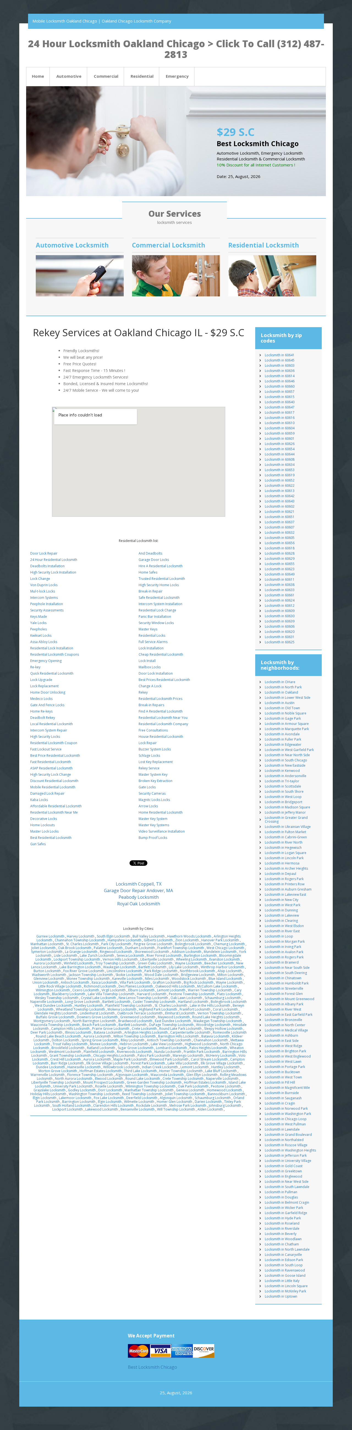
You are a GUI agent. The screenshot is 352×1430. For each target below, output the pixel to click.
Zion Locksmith (187, 940)
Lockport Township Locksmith (77, 959)
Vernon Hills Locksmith (120, 959)
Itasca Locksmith (104, 982)
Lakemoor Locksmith (75, 1097)
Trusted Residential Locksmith (162, 578)
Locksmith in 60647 (280, 407)
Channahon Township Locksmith (80, 940)
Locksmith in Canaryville (283, 1254)
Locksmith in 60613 (280, 490)
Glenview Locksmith (49, 978)
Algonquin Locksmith (132, 1074)
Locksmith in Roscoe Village (286, 1145)
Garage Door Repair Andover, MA (138, 891)
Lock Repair (148, 743)
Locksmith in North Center (285, 1025)
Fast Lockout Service (46, 749)
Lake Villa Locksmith (182, 1063)
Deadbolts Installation (47, 566)
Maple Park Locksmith (130, 1059)
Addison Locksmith (186, 951)
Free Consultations (153, 730)
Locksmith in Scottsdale (283, 786)
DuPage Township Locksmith (171, 1024)
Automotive (68, 76)
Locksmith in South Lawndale (287, 1186)
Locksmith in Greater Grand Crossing (286, 819)
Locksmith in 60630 (280, 616)
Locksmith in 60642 (280, 496)
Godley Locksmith (82, 1090)
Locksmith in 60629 (280, 558)
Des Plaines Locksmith (136, 986)
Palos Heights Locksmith (208, 1047)
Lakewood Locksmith (101, 1109)
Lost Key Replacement (156, 761)
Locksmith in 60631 (280, 637)
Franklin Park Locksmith (202, 1051)
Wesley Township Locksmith (56, 997)
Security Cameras (152, 793)
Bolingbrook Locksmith (193, 944)
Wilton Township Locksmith (134, 1036)
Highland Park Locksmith (158, 1009)
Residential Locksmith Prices (160, 698)
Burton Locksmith (47, 971)
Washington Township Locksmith (94, 1094)
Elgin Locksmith (44, 1097)
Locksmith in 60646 (280, 381)
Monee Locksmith (103, 1044)
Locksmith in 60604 (280, 428)
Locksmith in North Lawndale (287, 1249)
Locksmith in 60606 (280, 626)
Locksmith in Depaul (280, 873)
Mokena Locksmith (122, 1009)
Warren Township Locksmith (210, 990)
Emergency (177, 76)
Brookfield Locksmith (67, 1047)
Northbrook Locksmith (197, 971)
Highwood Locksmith (201, 1044)
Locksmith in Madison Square (287, 807)
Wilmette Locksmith (139, 1101)
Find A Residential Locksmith (161, 711)
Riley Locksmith (132, 1040)
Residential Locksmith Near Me (54, 812)
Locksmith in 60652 (280, 480)
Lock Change (40, 578)
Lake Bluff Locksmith (221, 1071)
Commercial (106, 76)
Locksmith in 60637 (280, 522)
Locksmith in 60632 (280, 532)
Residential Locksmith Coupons (54, 654)
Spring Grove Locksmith (99, 1040)
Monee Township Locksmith (88, 978)
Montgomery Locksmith (52, 1021)
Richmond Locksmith (100, 986)
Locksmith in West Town (283, 1077)
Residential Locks (152, 635)
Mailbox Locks (150, 667)
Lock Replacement (44, 686)
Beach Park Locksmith (99, 1024)
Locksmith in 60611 (280, 579)
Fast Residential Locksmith (50, 761)
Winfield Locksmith (78, 963)
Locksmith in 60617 (280, 412)
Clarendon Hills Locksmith (113, 1105)
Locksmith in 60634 (280, 464)
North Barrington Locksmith (94, 1021)
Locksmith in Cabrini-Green (286, 837)
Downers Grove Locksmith (97, 1017)
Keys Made (38, 616)
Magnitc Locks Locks (154, 799)
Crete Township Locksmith (183, 1078)
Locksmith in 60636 (280, 370)
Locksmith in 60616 (280, 417)
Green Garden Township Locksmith (154, 1082)
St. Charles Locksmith (82, 944)
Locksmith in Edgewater (283, 744)
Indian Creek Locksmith (160, 1067)
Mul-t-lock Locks (42, 591)
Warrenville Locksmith (48, 1074)
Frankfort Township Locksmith (180, 947)
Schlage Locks (149, 755)
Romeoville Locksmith (230, 1032)
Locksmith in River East (282, 931)
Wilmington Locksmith (53, 990)
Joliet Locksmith (43, 947)
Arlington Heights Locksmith (146, 1032)
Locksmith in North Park (283, 687)
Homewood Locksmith (224, 1090)
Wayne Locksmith (188, 963)
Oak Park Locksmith (193, 1086)
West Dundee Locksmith (53, 1005)
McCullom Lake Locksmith (217, 986)
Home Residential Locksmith (161, 812)
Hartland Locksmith (193, 1001)
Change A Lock (150, 686)
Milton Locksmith (230, 974)
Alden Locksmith (210, 1109)
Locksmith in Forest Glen (284, 993)
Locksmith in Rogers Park (284, 879)
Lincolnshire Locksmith (124, 971)
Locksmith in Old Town (282, 708)
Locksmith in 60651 (280, 516)
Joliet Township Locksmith (185, 1094)
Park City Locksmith (116, 944)
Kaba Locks (39, 799)
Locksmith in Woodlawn (283, 1239)
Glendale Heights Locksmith (55, 1013)
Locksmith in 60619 (280, 475)
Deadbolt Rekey (42, 717)
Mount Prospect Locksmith (103, 1082)
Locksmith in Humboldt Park (287, 983)
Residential (142, 76)
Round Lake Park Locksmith (180, 1028)
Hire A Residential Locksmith (161, 566)
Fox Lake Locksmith (109, 1097)
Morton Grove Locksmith (57, 1071)
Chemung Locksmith (229, 944)
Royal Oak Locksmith (138, 904)
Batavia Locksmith (108, 1032)
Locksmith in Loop (279, 936)
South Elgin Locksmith (113, 936)
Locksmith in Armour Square (287, 723)
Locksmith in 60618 (280, 548)
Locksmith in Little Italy (282, 1280)
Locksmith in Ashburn (281, 1035)
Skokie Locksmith (129, 974)
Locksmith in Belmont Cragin (287, 1202)
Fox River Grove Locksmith (83, 971)
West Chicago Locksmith (225, 947)
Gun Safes (38, 844)
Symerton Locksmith (46, 951)
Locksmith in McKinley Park (285, 1291)
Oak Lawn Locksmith (186, 997)
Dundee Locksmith (50, 1067)
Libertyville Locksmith (157, 959)
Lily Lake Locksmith (183, 967)
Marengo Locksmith (188, 1055)
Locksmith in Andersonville (285, 776)
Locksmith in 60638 (280, 584)
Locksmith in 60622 (280, 485)
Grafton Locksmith (167, 982)
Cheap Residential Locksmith (161, 654)
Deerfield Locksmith (141, 1097)
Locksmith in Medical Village (286, 1030)
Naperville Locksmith (46, 1001)
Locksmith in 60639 (280, 621)
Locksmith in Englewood (283, 1176)
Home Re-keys (41, 711)
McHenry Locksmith (221, 1055)
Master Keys (148, 629)
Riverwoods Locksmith (134, 1051)
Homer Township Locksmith (181, 1071)
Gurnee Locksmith (50, 936)
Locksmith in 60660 (280, 386)
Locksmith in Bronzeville (283, 1019)
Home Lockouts (42, 825)
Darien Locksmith (208, 1101)
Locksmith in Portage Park (285, 1066)
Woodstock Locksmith (189, 978)
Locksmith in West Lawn (283, 1061)
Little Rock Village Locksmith (59, 986)
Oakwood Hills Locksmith (175, 986)
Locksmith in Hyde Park (283, 1218)
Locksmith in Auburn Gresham (288, 889)
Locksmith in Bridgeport (283, 802)
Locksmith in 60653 (280, 470)
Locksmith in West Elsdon (284, 925)
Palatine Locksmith (108, 947)
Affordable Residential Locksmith (56, 806)
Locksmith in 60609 (280, 610)
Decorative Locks (43, 818)
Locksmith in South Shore (284, 791)
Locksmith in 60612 (280, 605)
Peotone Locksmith (226, 1086)
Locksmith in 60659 (280, 433)
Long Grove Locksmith (82, 1001)
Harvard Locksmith (151, 994)
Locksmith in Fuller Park (283, 739)
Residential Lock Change (157, 610)
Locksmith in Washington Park (288, 1113)
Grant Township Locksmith (70, 1055)
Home (38, 76)
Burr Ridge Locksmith (67, 1063)
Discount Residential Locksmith (54, 780)
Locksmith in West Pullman (285, 1124)
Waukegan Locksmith (119, 967)
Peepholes (38, 629)
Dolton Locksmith (65, 1040)
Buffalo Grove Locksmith (55, 1017)
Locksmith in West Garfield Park (289, 749)
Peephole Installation (46, 604)
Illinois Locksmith (78, 1032)
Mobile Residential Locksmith (52, 787)
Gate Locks (147, 787)
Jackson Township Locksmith (91, 974)
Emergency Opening (46, 660)
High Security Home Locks (159, 585)
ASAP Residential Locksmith (51, 768)
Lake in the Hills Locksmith (210, 1005)
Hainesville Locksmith (84, 1067)
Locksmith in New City (281, 899)
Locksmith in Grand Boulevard (288, 1134)
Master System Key (153, 774)
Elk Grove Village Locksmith (107, 1063)
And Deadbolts (150, 553)
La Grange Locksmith (81, 951)
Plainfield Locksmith (99, 1051)
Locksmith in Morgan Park (285, 941)
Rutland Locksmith (101, 1047)
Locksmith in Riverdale (282, 1228)
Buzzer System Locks (155, 749)
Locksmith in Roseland (282, 1223)
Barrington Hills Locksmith (178, 1036)
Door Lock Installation (156, 673)
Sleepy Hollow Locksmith (223, 1028)
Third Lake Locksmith (140, 1071)
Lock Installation (151, 648)
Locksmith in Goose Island (285, 1275)
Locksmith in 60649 (280, 574)
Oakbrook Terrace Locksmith (140, 1013)
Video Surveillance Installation (162, 831)
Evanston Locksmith (224, 959)
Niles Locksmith (157, 978)
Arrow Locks (148, 806)
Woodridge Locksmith (213, 1024)
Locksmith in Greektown (283, 1171)
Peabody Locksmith (139, 897)
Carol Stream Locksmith (209, 1059)
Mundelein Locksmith (220, 951)
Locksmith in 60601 (280, 438)
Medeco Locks (41, 698)
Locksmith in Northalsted (284, 1139)
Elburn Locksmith (141, 990)
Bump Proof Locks (153, 837)
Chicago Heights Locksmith (114, 1055)
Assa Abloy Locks (43, 641)
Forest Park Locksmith (148, 1063)
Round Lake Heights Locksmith (216, 1017)
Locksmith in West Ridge (283, 1046)
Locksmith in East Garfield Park (288, 1014)
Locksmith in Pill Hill (280, 1082)
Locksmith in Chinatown (283, 978)
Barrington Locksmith (78, 1101)
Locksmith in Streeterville (284, 988)
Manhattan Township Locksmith (149, 1090)
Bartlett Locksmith (152, 967)
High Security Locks (45, 736)
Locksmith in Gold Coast (283, 1166)
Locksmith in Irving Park (283, 946)
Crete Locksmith (144, 1028)
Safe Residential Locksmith (159, 597)
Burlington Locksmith (200, 955)
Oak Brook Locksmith (74, 947)
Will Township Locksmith (176, 1109)
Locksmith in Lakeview (282, 915)
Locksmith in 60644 (280, 454)
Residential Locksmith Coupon (53, 743)
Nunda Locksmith (167, 1051)
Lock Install (147, 660)
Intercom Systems (44, 597)
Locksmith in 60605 (280, 537)
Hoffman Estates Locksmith (100, 1071)
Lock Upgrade (41, 679)
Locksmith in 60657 (280, 391)
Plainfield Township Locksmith (128, 1005)
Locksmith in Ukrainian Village (288, 826)
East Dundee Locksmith (173, 1021)
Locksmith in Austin (280, 702)
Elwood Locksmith (109, 1078)
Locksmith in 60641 (280, 355)
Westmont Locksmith (65, 1051)
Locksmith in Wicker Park (284, 1207)
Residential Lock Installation (51, 648)
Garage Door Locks (154, 559)
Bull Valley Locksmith (149, 936)
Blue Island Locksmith (225, 978)
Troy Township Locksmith (115, 963)
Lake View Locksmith (166, 1044)
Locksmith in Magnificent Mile (287, 1087)
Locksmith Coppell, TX (138, 884)
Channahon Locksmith (211, 1040)
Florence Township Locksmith (90, 1074)
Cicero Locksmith (85, 990)
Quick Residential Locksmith (51, 673)
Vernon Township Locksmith (219, 1013)
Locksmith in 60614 (280, 376)
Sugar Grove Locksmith (135, 1047)
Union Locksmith (45, 982)
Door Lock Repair (43, 553)
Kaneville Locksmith (127, 978)
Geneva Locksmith (190, 1090)
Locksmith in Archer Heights (286, 868)
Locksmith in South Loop (284, 1265)
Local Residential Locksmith (51, 724)
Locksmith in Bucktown (282, 1072)
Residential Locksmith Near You (163, 717)
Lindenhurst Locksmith (97, 1013)
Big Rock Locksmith (198, 982)
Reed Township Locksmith (142, 1094)
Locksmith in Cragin (280, 1103)
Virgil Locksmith (113, 990)
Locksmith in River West (283, 1009)
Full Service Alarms (153, 641)
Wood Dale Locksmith (161, 974)
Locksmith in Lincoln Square (286, 1286)
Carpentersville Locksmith (190, 1032)
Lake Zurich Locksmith (97, 955)
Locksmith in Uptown (281, 1296)
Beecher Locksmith (219, 963)
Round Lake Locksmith (142, 1078)
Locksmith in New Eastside (285, 765)
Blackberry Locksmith (68, 994)
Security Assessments (47, 610)
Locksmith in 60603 (280, 365)
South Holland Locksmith (71, 1105)
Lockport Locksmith (67, 1109)
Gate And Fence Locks (47, 705)
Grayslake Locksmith (49, 1090)
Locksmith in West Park (282, 905)
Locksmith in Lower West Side (287, 697)
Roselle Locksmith (109, 1086)
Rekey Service (149, 768)
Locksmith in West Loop (283, 796)
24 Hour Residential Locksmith (53, 559)
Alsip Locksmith (230, 971)
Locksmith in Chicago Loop (286, 1119)
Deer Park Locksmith (46, 1032)
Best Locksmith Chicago (152, 1367)
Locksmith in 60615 (280, 396)
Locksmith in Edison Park (284, 1259)
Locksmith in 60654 (280, 449)
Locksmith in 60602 (280, 506)
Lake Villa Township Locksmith (111, 994)
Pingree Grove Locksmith (153, 944)
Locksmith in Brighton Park (285, 1051)
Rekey (143, 692)
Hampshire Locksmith (124, 940)
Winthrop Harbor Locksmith (222, 967)
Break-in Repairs (151, 705)
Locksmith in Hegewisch (283, 847)
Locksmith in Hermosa (282, 863)
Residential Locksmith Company (163, 724)
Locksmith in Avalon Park (284, 952)
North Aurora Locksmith (73, 1078)
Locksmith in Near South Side (287, 967)
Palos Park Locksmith (154, 1055)
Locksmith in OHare (280, 682)
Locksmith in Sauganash (283, 1098)
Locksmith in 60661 (280, 595)
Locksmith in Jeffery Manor (285, 812)
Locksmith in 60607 (280, 527)
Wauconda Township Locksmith (55, 1024)
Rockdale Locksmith (151, 1105)
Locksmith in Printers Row (284, 884)
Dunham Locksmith (140, 947)
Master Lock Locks (44, 831)
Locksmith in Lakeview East (285, 894)
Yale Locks (38, 623)
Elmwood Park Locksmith (169, 1059)
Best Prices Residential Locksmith (164, 679)
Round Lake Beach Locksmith (58, 1036)
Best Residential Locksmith (51, 837)
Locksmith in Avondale (282, 734)
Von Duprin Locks (43, 585)
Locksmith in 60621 (280, 511)
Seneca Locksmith (130, 955)
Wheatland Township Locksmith (80, 1009)
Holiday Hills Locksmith (48, 1094)
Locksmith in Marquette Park (287, 729)
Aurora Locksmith (47, 963)
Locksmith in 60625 (280, 642)
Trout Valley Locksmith (70, 1044)
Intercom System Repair (48, 730)
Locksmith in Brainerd (282, 962)
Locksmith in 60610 (280, 423)
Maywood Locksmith (174, 1017)
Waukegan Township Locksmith (217, 1021)
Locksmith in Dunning (281, 910)
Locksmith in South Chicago (286, 760)
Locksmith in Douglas (281, 1197)
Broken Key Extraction (155, 780)
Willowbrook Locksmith (121, 1067)
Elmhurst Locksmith (180, 1013)
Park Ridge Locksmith (160, 971)
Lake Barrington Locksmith (80, 967)
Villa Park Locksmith (135, 982)
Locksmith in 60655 (280, 563)
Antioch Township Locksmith (169, 1040)
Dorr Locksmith (110, 1090)
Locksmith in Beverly (280, 1233)
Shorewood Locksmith (151, 951)
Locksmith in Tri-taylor (282, 781)
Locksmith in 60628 (280, 553)
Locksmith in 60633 (280, 590)
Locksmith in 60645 (280, 360)
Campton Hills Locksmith (70, 1028)
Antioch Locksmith (75, 982)
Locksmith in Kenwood (282, 770)
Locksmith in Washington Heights (290, 1150)
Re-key (35, 667)
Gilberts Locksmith (158, 940)
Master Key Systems (154, 825)
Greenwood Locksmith (137, 1017)
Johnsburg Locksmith (225, 1105)
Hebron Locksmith (134, 1044)
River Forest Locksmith (164, 955)
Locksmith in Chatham (282, 1244)
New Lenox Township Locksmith (143, 997)
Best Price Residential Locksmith (55, 755)
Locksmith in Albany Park (284, 1004)
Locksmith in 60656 (280, 543)
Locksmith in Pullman (281, 1192)
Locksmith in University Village (288, 1160)
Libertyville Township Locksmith (56, 1082)
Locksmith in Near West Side (287, 1181)
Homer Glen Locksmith (174, 1101)
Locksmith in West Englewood (288, 1056)
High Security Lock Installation (53, 572)
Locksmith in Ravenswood (285, 1270)
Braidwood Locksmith (135, 1021)
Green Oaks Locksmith (155, 963)
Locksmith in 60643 (280, 501)
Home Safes (148, 572)
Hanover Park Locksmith (220, 940)
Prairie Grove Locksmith (110, 1028)
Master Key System (153, 818)
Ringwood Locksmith (116, 951)
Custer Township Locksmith (154, 1001)
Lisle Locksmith (65, 955)
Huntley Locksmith (89, 1005)
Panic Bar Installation (155, 616)
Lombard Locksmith (171, 1047)
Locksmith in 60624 (280, 600)
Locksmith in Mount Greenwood (289, 999)
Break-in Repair (151, 591)
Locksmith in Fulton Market (285, 832)
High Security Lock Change (50, 774)
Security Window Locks (156, 623)
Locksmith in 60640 (280, 402)
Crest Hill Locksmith (65, 1059)
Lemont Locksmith (171, 990)
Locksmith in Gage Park (283, 718)
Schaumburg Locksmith (223, 997)
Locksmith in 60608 (280, 459)
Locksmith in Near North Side (287, 755)
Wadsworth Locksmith (49, 974)
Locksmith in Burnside (282, 1092)
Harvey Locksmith (80, 936)
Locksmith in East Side (282, 1040)
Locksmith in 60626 (280, 443)
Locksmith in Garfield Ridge (286, 1213)
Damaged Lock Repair (47, 793)
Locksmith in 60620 (280, 631)
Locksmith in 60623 (280, 569)
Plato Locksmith (229, 994)
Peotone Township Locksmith (192, 994)
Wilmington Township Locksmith (150, 1086)
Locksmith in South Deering (286, 972)
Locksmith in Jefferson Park (286, 1155)
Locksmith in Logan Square (285, 852)
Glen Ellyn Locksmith (202, 1074)
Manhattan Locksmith (47, 944)
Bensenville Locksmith (137, 1109)
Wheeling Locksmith (191, 959)
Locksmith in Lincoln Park (284, 858)
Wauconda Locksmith (167, 1074)
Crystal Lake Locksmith (98, 997)
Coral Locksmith (225, 1009)
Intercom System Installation (160, 604)
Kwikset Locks (40, 635)
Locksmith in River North (283, 842)
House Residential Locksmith (161, 736)
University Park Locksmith (73, 1086)
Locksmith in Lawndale (282, 1129)
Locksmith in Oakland (281, 692)
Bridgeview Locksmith (198, 974)
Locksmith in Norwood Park (286, 1108)
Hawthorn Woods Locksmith (189, 936)
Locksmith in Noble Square (285, 713)
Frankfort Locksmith (195, 1009)
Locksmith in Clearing (281, 920)
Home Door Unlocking (47, 692)
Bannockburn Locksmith (226, 1094)
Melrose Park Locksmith (187, 1105)
